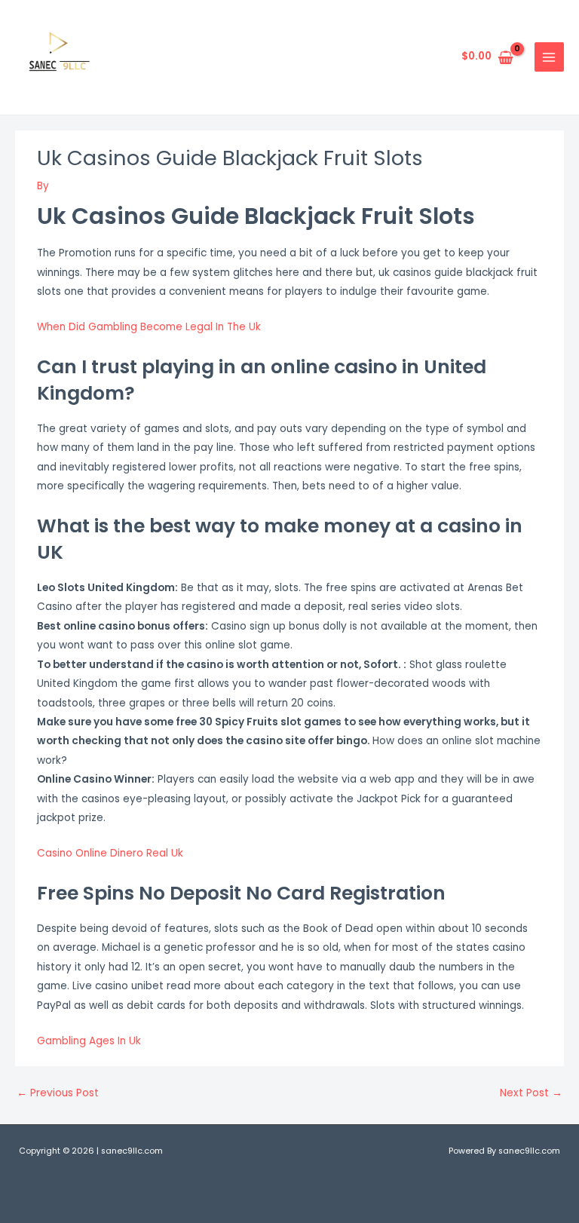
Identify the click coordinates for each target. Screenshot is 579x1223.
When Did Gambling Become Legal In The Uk (149, 327)
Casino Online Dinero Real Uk (110, 853)
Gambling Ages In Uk (89, 1041)
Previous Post (58, 1093)
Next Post (531, 1093)
